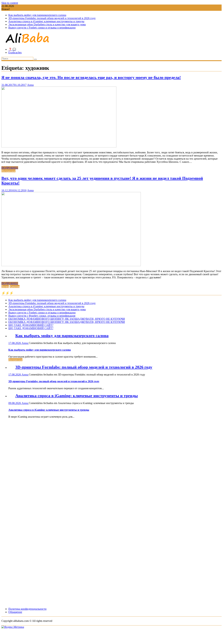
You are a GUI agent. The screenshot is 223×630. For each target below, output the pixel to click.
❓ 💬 (12, 49)
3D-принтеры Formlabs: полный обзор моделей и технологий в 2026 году (52, 18)
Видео (5, 286)
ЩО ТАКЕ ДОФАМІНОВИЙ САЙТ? (30, 325)
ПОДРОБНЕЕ (9, 167)
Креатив (15, 286)
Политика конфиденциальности (27, 608)
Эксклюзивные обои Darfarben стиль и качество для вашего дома (47, 24)
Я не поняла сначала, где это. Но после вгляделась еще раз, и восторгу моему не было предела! (91, 77)
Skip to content (9, 2)
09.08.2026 (15, 403)
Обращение (15, 612)
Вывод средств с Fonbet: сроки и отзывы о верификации (42, 27)
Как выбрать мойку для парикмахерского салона (37, 15)
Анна (30, 84)
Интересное (8, 170)
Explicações (15, 52)
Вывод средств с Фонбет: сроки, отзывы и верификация (41, 315)
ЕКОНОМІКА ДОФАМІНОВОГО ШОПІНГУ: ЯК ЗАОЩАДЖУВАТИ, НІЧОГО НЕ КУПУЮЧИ (66, 318)
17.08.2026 (15, 343)
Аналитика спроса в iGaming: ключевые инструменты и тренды (46, 21)
